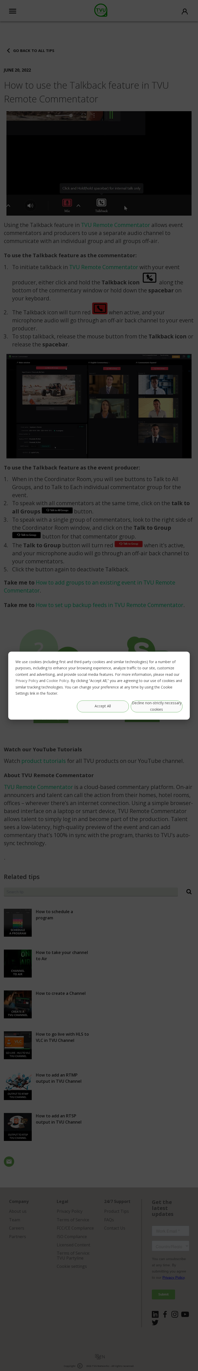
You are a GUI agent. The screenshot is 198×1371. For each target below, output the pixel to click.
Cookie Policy (57, 680)
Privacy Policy (26, 680)
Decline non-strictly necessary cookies (157, 706)
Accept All (103, 706)
